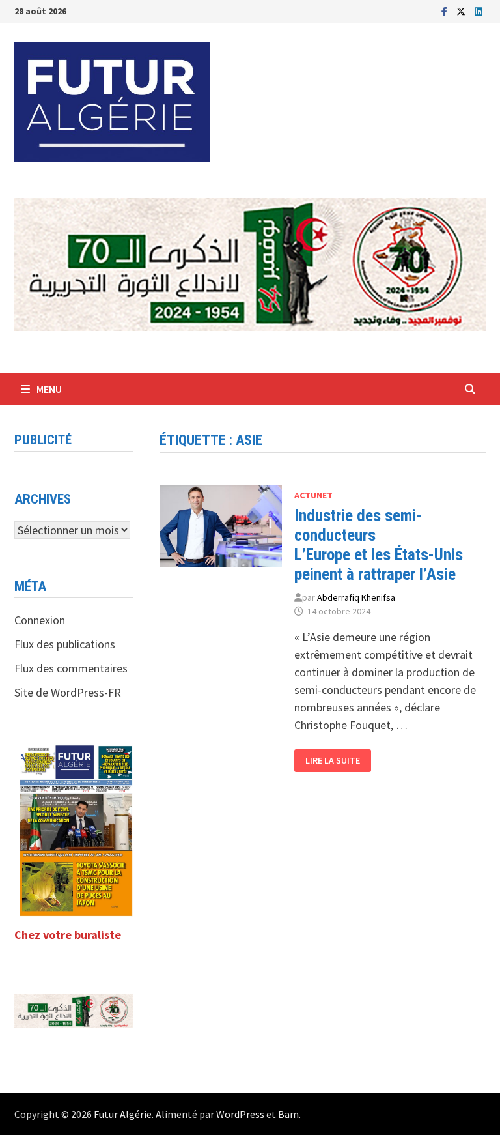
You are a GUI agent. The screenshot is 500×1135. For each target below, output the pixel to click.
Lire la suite (335, 760)
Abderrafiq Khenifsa (356, 597)
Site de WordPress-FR (67, 692)
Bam (288, 1114)
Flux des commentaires (71, 668)
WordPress (240, 1114)
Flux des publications (64, 644)
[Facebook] (445, 10)
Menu (49, 388)
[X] (462, 10)
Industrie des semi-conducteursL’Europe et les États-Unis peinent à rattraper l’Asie (378, 545)
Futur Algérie (123, 1114)
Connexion (39, 619)
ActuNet (313, 495)
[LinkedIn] (478, 10)
